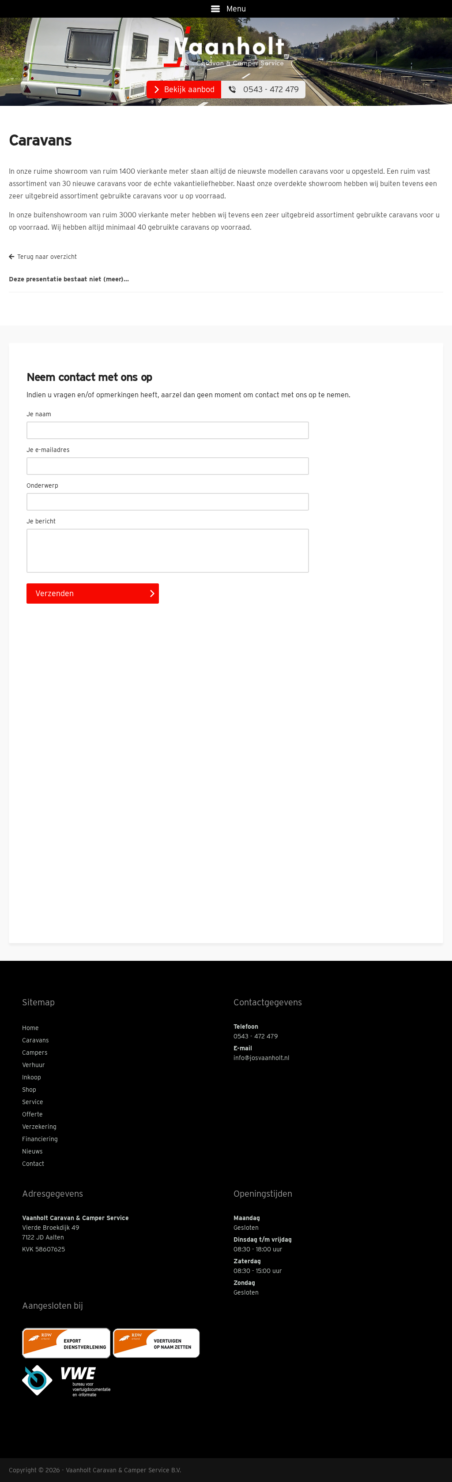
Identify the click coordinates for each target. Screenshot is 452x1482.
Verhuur (33, 1064)
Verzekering (39, 1126)
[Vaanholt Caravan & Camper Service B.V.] (226, 46)
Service (32, 1101)
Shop (29, 1089)
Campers (35, 1052)
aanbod (189, 89)
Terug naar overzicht (47, 256)
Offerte (32, 1114)
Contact (33, 1163)
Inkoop (31, 1077)
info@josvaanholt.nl (262, 1057)
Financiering (40, 1138)
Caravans (35, 1040)
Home (30, 1027)
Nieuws (32, 1151)
